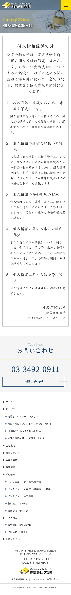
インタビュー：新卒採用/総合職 (24, 481)
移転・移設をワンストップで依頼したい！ (30, 423)
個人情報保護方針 (19, 579)
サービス (10, 409)
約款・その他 (13, 539)
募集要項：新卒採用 (18, 503)
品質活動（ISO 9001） (19, 532)
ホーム (9, 402)
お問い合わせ (53, 579)
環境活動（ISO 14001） (20, 524)
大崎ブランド (13, 452)
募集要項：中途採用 (18, 510)
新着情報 (10, 467)
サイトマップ (37, 579)
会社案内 (10, 445)
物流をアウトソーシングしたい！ (25, 416)
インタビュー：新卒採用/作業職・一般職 (29, 489)
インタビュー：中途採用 (20, 496)
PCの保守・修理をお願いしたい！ (25, 431)
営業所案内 (11, 460)
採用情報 (10, 474)
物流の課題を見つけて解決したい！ (26, 438)
